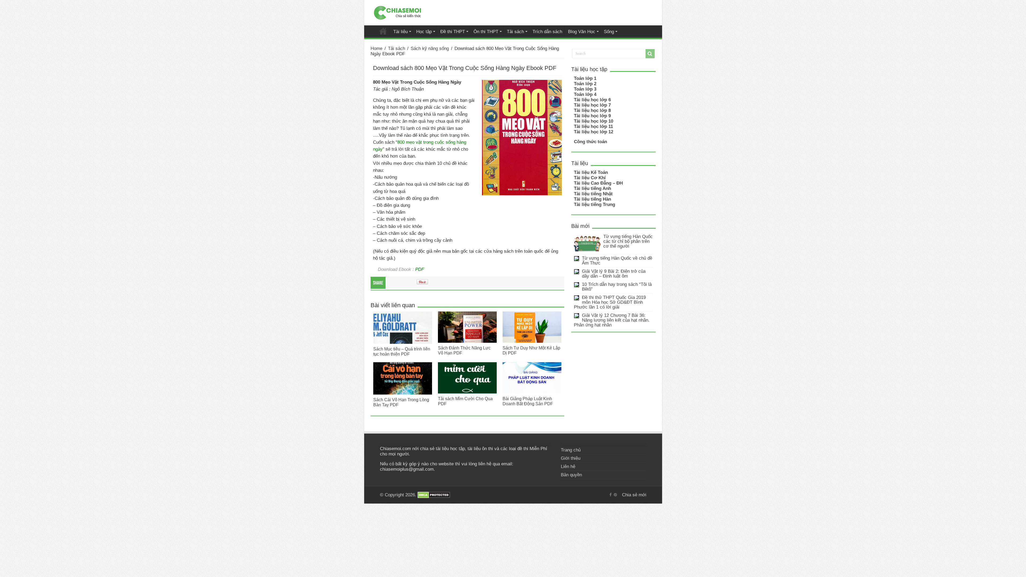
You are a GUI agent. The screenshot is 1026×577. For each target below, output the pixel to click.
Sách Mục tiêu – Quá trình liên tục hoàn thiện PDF (401, 351)
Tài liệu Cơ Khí (590, 177)
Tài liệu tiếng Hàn (592, 199)
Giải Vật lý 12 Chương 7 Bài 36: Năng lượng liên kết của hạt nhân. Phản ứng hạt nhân (612, 320)
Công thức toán (590, 141)
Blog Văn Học (581, 31)
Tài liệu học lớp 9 (592, 115)
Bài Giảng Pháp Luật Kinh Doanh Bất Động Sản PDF (528, 401)
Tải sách (515, 31)
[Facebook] (610, 495)
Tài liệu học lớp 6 (592, 99)
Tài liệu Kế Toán (591, 172)
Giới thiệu (570, 458)
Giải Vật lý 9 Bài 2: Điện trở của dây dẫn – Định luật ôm (614, 274)
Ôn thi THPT (485, 31)
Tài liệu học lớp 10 (593, 121)
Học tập (424, 31)
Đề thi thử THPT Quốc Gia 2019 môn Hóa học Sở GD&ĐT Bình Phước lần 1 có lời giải (610, 302)
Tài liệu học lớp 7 (592, 105)
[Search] (650, 53)
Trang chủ (571, 450)
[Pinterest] (615, 495)
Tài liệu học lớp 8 (592, 110)
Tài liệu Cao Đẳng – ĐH (598, 183)
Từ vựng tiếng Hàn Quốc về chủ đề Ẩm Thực (617, 261)
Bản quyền (571, 474)
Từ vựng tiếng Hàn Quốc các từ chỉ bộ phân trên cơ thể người (628, 241)
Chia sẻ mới (383, 31)
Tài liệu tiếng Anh (592, 188)
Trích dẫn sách (547, 31)
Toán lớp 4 (585, 94)
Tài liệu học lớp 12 (593, 131)
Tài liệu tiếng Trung (594, 204)
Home (376, 48)
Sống (609, 31)
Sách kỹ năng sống (430, 48)
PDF (419, 269)
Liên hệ (568, 466)
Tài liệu (400, 31)
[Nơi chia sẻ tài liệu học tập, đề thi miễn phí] (397, 11)
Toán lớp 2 (585, 83)
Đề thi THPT (452, 31)
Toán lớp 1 (585, 78)
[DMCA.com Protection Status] (434, 494)
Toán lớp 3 (585, 89)
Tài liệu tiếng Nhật (593, 193)
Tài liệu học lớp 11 (593, 126)
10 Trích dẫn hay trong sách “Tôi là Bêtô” (617, 287)
